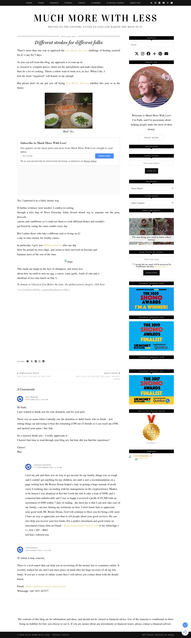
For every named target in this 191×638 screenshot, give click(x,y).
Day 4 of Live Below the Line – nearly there (98, 376)
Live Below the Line (76, 50)
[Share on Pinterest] (36, 361)
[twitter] (137, 53)
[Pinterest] (159, 3)
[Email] (172, 3)
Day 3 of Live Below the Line (34, 375)
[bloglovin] (154, 53)
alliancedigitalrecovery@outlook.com (45, 586)
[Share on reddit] (44, 361)
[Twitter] (151, 3)
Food (41, 3)
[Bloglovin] (168, 3)
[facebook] (148, 53)
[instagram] (142, 53)
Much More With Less (96, 18)
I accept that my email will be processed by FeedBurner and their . (152, 265)
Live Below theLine (77, 83)
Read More (151, 138)
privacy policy (161, 266)
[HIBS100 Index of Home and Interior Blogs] (141, 455)
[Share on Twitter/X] (32, 361)
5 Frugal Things (115, 3)
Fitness (68, 3)
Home (29, 3)
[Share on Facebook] (28, 361)
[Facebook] (164, 3)
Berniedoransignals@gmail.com (80, 525)
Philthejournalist (52, 245)
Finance (54, 3)
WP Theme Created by (158, 635)
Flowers (96, 3)
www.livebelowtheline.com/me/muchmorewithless (43, 289)
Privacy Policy (61, 635)
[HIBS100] (141, 458)
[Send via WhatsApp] (40, 361)
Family (81, 3)
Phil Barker (31, 397)
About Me (135, 3)
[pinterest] (160, 53)
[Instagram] (155, 3)
